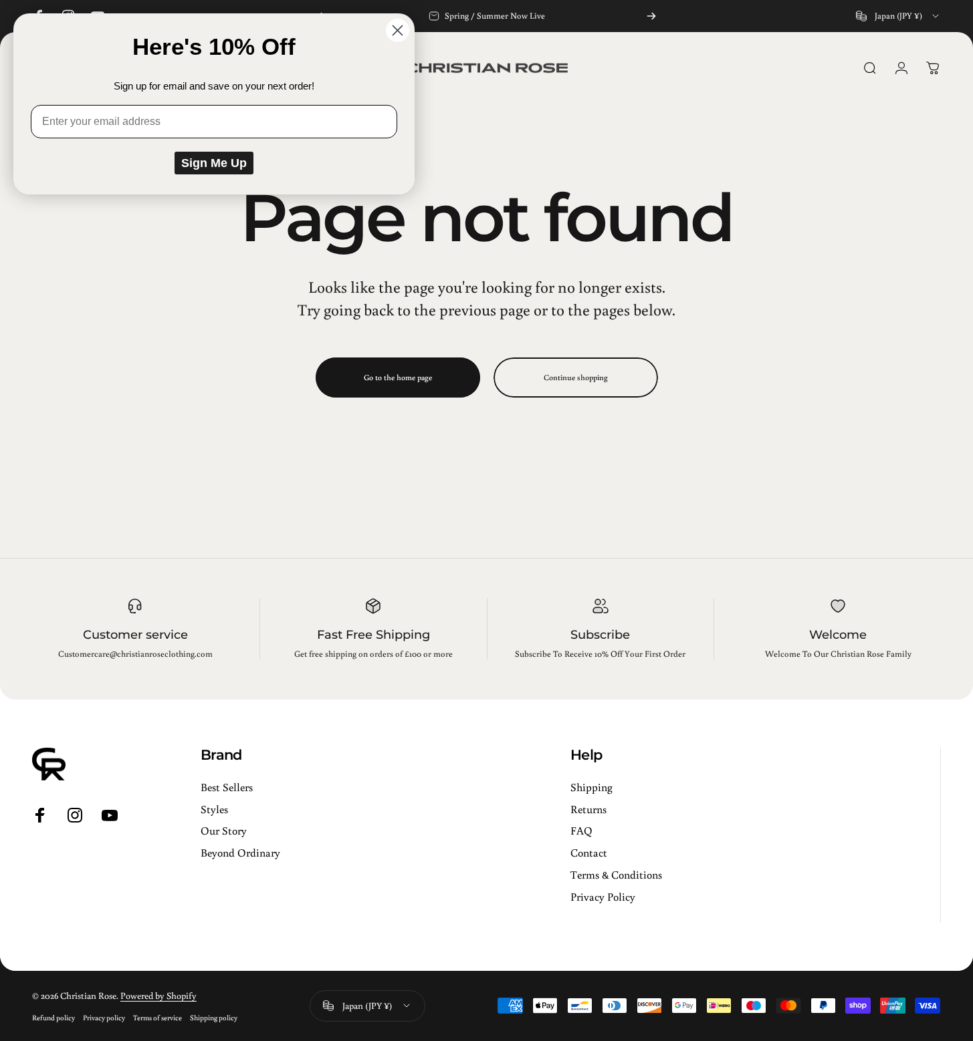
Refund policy (53, 1017)
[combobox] (898, 16)
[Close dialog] (397, 30)
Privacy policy (104, 1017)
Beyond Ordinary (240, 853)
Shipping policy (213, 1017)
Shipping (591, 787)
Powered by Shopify (158, 996)
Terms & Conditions (616, 874)
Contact (588, 853)
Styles (214, 809)
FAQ (581, 831)
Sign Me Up (214, 163)
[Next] (651, 16)
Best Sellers (227, 787)
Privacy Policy (602, 896)
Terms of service (157, 1017)
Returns (588, 809)
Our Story (224, 831)
